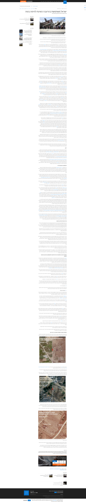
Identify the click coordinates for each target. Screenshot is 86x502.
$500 (64, 462)
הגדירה (41, 99)
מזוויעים (48, 183)
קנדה (60, 140)
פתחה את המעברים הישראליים (59, 267)
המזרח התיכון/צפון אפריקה (57, 468)
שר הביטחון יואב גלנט (44, 49)
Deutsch (52, 1)
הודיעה (62, 81)
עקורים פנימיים (45, 182)
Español (43, 1)
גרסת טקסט (62, 494)
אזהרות (50, 96)
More (41, 1)
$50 (63, 461)
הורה (57, 279)
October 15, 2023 (42, 337)
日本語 (50, 1)
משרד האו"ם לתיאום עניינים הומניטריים (61, 156)
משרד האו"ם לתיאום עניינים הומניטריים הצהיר (57, 194)
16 (65, 290)
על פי (63, 83)
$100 (59, 461)
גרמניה (59, 140)
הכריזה (57, 78)
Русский (45, 1)
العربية (61, 1)
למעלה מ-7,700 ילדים (49, 151)
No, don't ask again (35, 6)
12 (65, 285)
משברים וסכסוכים (62, 469)
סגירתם (62, 97)
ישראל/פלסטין (52, 468)
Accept (29, 500)
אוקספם (44, 120)
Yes (31, 6)
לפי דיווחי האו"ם (49, 83)
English (57, 1)
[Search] (27, 1)
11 (45, 279)
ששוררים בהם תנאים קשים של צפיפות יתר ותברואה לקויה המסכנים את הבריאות (54, 210)
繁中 (58, 1)
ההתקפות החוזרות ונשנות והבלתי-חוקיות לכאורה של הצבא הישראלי (58, 159)
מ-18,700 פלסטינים (56, 151)
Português (48, 1)
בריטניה (63, 140)
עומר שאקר (65, 54)
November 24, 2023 (62, 337)
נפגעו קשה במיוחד (55, 189)
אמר (57, 106)
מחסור (41, 82)
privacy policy (54, 500)
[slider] (52, 350)
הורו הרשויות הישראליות (59, 167)
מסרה (57, 126)
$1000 (59, 462)
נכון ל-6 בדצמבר (64, 187)
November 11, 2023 (42, 376)
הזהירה (62, 76)
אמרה (57, 162)
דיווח (43, 122)
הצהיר (62, 184)
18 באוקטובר (43, 93)
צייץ (56, 276)
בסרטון (66, 299)
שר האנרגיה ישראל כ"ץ (56, 50)
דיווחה (59, 64)
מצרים (57, 93)
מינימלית (45, 100)
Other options (25, 500)
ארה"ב (39, 104)
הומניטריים (50, 267)
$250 (55, 461)
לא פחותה (49, 104)
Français (54, 1)
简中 (60, 1)
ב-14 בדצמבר (53, 197)
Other (55, 462)
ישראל (45, 44)
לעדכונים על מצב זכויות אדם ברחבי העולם (56, 491)
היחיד (56, 187)
